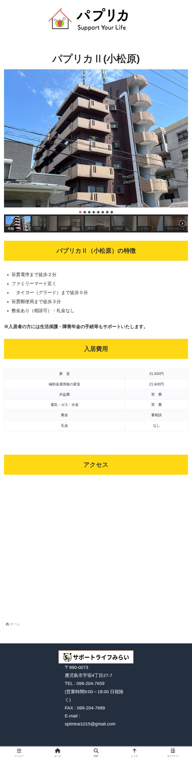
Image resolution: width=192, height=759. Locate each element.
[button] (96, 138)
